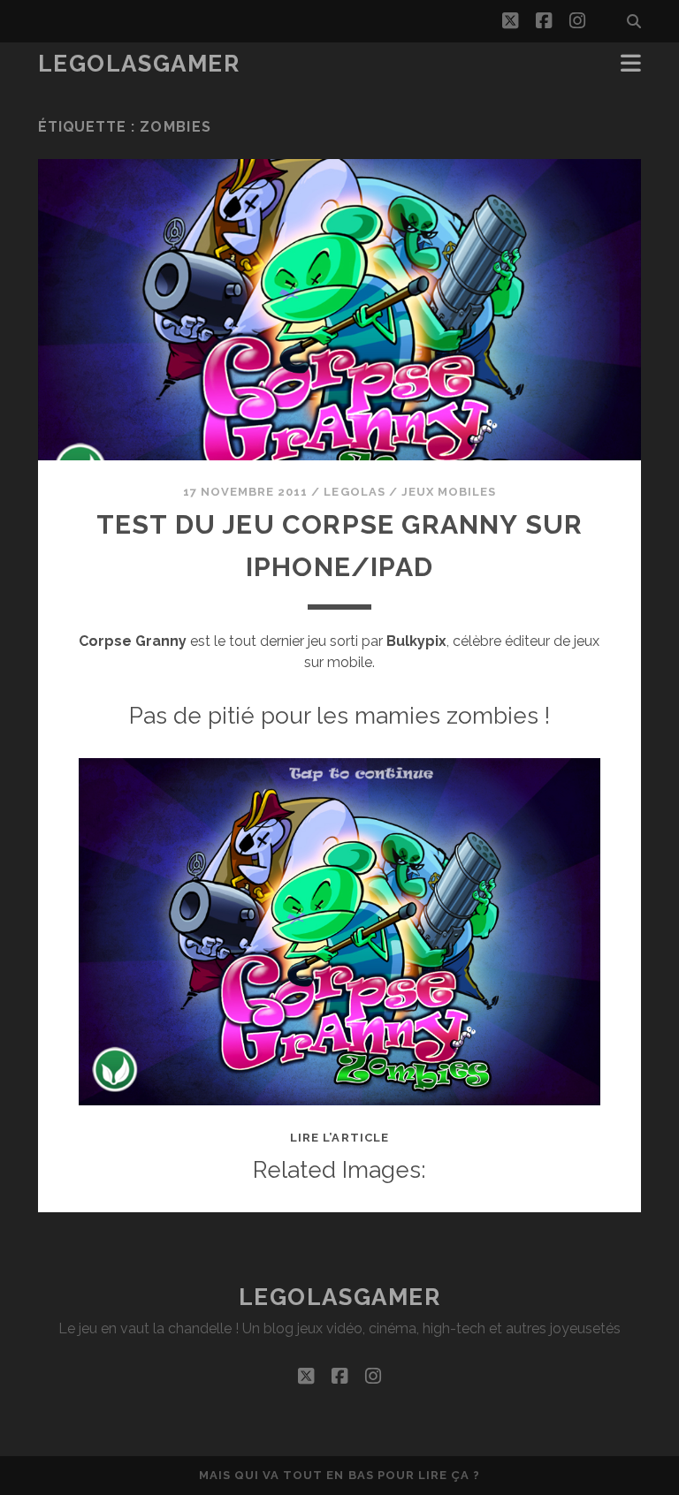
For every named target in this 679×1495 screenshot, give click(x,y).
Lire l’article (339, 1137)
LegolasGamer (139, 63)
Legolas (354, 491)
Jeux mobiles (449, 491)
